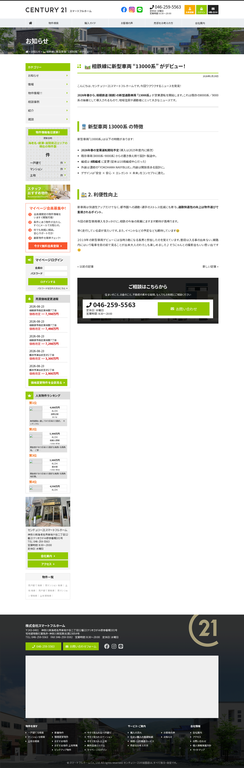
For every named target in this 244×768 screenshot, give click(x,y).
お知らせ (33, 75)
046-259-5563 (168, 7)
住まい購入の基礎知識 (141, 737)
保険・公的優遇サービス (142, 741)
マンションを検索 (36, 737)
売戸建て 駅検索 (47, 590)
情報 (31, 84)
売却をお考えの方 (163, 23)
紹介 (31, 110)
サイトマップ (199, 749)
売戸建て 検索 (35, 585)
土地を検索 (33, 741)
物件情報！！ (35, 93)
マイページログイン (97, 749)
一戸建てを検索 (36, 732)
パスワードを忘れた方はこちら (51, 288)
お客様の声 (127, 23)
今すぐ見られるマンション (99, 737)
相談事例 (33, 102)
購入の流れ (136, 732)
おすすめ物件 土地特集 (66, 745)
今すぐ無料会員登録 (46, 246)
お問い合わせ (199, 741)
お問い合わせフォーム (83, 646)
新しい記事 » (210, 266)
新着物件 (59, 732)
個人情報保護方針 (202, 745)
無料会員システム (96, 745)
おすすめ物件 (61, 741)
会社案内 (46, 556)
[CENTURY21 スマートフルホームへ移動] (27, 51)
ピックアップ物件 (62, 749)
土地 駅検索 (45, 595)
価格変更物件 (61, 737)
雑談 (31, 119)
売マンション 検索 (54, 585)
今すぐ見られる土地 (97, 741)
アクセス (46, 564)
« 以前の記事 (85, 266)
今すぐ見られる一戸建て (99, 732)
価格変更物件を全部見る (46, 382)
